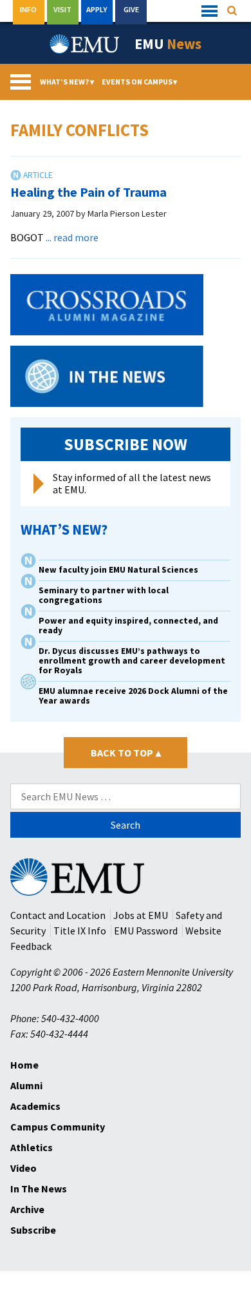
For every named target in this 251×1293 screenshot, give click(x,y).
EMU (168, 44)
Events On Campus (140, 81)
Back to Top (126, 752)
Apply (96, 9)
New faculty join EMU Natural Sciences (119, 569)
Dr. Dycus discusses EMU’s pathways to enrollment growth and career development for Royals (132, 661)
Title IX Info (79, 930)
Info (28, 9)
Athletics (31, 1147)
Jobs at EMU (140, 915)
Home (24, 1064)
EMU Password (146, 930)
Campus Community (57, 1126)
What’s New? (67, 81)
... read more (72, 237)
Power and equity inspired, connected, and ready (128, 625)
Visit (62, 9)
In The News (38, 1188)
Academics (35, 1106)
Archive (27, 1209)
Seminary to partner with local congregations (104, 595)
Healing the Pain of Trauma (88, 192)
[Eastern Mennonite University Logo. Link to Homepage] (85, 44)
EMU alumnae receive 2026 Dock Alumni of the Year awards (133, 696)
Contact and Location (58, 915)
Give (131, 9)
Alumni (26, 1085)
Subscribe (33, 1229)
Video (23, 1167)
